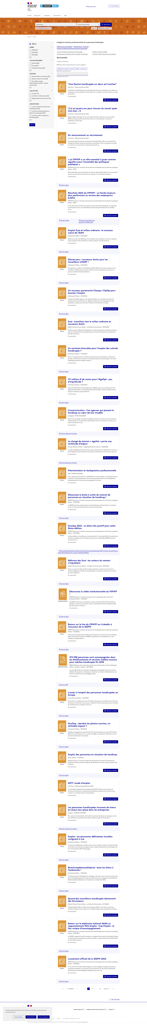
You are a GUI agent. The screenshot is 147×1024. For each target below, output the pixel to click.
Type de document (36, 60)
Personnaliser (19, 1017)
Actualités (46, 15)
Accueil (29, 15)
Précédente (71, 989)
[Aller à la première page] (63, 989)
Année (32, 47)
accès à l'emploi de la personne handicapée (69, 52)
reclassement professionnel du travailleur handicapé (72, 54)
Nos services (57, 15)
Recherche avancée (104, 28)
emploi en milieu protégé (99, 52)
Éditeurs (33, 74)
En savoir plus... (72, 96)
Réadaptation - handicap (81, 47)
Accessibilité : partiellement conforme (71, 1018)
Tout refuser (31, 1017)
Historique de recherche (42, 28)
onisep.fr (110, 1009)
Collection (34, 91)
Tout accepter (43, 1017)
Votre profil (37, 15)
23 (100, 989)
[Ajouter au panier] (105, 100)
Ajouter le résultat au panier (66, 69)
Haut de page (115, 999)
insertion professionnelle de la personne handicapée (72, 48)
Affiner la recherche (81, 69)
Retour (34, 36)
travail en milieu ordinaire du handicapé (104, 54)
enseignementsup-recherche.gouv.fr (95, 1009)
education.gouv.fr (78, 1009)
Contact (59, 1018)
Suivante (106, 989)
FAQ (65, 15)
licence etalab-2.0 (82, 1022)
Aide (93, 28)
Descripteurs (34, 104)
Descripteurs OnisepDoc (65, 47)
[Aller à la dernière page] (113, 989)
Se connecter (114, 6)
